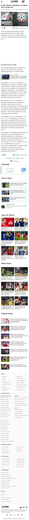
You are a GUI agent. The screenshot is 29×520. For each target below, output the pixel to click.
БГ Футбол (8, 9)
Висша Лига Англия (6, 384)
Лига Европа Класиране (19, 399)
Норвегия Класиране (5, 435)
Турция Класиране (4, 416)
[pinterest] (21, 515)
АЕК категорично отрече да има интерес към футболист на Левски (21, 229)
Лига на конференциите (21, 384)
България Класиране (5, 397)
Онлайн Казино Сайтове (6, 480)
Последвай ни (16, 154)
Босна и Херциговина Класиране (21, 415)
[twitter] (18, 515)
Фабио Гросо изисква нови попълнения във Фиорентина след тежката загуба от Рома (19, 336)
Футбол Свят (19, 376)
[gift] (23, 2)
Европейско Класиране (19, 401)
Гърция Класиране (18, 417)
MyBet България (20, 466)
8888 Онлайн (19, 449)
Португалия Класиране (5, 414)
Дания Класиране (4, 420)
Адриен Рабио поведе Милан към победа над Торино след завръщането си (18, 359)
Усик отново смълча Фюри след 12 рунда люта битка (20, 307)
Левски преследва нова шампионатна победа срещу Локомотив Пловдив (7, 243)
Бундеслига (4, 389)
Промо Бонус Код (4, 472)
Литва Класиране (4, 429)
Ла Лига (4, 386)
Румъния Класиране (5, 439)
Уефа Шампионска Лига (21, 380)
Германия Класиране (5, 401)
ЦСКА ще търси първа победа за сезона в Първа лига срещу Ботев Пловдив (7, 257)
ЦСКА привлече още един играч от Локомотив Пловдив (6, 229)
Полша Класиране (4, 437)
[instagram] (14, 515)
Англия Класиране (4, 399)
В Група (3, 380)
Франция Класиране (5, 407)
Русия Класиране (4, 412)
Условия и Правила (5, 499)
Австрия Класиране (18, 409)
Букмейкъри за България (6, 476)
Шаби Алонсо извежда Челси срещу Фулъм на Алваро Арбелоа (18, 365)
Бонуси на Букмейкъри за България (8, 478)
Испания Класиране (5, 403)
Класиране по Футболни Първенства (8, 485)
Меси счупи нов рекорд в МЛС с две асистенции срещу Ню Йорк (7, 293)
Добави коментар (24, 154)
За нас (2, 495)
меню (2, 2)
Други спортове (20, 388)
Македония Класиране (5, 431)
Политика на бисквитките (6, 501)
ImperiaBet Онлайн (20, 462)
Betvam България (5, 458)
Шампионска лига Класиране (20, 397)
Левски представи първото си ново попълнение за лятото (20, 257)
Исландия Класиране (5, 422)
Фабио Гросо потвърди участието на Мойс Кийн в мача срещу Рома (19, 350)
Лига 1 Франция (20, 378)
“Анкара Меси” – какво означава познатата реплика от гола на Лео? (7, 278)
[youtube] (10, 515)
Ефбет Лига (4, 376)
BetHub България (5, 464)
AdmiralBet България (21, 460)
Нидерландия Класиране (6, 409)
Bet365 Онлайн (5, 452)
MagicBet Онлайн (5, 462)
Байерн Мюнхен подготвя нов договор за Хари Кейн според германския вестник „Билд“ (17, 328)
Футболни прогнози (5, 484)
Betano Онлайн (5, 447)
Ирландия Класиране (5, 423)
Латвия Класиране (4, 427)
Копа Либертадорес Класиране (20, 405)
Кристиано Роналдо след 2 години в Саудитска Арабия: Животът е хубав (7, 307)
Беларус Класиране (18, 413)
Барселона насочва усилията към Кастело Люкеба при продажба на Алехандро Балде (19, 320)
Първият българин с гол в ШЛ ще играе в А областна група (18, 184)
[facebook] (7, 515)
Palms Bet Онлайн (5, 451)
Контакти (3, 493)
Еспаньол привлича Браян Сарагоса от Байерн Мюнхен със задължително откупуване (18, 343)
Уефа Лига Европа (20, 382)
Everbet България (20, 458)
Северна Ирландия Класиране (7, 441)
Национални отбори (6, 382)
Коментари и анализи (21, 389)
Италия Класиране (4, 405)
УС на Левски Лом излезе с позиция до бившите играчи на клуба (18, 192)
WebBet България (20, 464)
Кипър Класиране (4, 425)
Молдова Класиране (5, 433)
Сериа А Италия (5, 388)
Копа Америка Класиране (19, 403)
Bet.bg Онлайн (20, 451)
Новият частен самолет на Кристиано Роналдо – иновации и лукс (21, 278)
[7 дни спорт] (14, 1)
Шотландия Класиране (5, 410)
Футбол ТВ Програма (5, 487)
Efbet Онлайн (5, 449)
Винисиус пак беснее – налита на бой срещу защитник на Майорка (21, 293)
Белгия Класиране (18, 411)
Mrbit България (5, 460)
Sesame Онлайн (20, 447)
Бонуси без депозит (5, 474)
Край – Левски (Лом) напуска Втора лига (17, 198)
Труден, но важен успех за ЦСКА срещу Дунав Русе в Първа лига (21, 242)
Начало (2, 9)
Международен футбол (21, 386)
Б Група (3, 378)
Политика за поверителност (6, 497)
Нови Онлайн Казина (5, 482)
